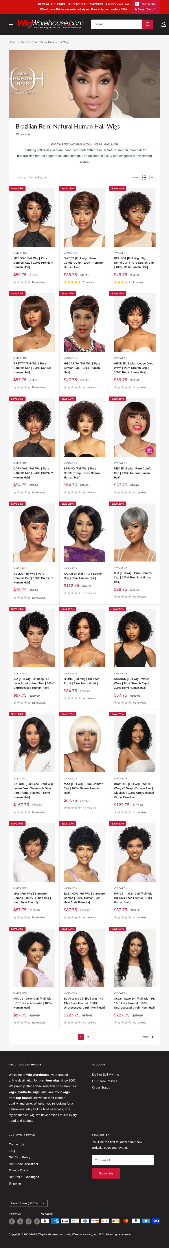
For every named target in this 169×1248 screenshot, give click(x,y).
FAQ (12, 1151)
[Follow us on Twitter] (20, 1221)
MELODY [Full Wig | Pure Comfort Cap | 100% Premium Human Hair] (33, 263)
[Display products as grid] (144, 177)
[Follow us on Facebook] (12, 1221)
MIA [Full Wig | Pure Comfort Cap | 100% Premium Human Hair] (133, 577)
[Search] (147, 24)
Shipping (15, 1183)
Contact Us (16, 1144)
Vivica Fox (20, 253)
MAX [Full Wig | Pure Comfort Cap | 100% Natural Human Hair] (83, 788)
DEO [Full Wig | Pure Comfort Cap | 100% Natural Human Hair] (133, 473)
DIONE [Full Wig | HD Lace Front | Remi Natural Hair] (81, 681)
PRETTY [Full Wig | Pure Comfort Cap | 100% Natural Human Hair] (32, 368)
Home (12, 42)
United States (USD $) (24, 1203)
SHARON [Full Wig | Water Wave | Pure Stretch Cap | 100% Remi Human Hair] (131, 683)
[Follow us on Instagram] (29, 1221)
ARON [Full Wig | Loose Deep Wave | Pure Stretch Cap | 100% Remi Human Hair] (133, 368)
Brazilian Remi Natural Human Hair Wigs (44, 42)
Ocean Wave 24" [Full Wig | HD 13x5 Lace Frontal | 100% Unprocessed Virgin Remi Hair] (134, 1003)
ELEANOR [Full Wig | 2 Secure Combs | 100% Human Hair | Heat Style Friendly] (84, 898)
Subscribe (106, 1173)
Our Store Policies (104, 1081)
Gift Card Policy (19, 1157)
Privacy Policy (18, 1170)
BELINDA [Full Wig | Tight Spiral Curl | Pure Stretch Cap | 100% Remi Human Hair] (134, 263)
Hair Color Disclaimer (23, 1164)
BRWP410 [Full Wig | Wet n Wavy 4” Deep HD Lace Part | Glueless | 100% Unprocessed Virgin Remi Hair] (134, 790)
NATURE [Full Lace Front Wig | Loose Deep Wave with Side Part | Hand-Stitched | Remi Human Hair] (34, 790)
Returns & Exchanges (24, 1177)
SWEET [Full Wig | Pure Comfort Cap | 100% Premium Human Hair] (83, 263)
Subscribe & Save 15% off (145, 6)
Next (146, 1037)
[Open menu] (11, 24)
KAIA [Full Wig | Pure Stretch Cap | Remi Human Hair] (83, 576)
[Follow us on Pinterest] (37, 1221)
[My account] (164, 24)
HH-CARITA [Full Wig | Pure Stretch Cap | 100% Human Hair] (82, 368)
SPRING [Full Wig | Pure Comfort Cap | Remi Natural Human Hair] (82, 473)
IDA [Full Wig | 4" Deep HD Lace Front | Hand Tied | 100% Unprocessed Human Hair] (33, 683)
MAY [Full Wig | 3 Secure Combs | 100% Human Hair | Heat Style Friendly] (32, 898)
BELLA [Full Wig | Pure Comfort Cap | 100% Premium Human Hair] (33, 578)
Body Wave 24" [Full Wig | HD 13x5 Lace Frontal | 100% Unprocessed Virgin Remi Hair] (84, 1003)
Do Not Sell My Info (105, 1074)
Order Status (101, 1087)
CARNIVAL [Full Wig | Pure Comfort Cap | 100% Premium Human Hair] (33, 473)
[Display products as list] (151, 177)
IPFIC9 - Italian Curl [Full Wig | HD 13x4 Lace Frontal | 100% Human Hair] (134, 898)
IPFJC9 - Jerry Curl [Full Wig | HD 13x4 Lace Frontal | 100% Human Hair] (33, 1003)
